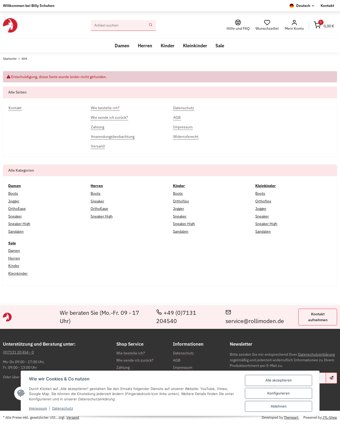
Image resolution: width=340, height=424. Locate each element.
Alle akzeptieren (278, 380)
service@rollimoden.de (255, 321)
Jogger (13, 201)
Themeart (291, 417)
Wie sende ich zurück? (135, 360)
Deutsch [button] (303, 5)
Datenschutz (62, 408)
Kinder (13, 265)
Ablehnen (279, 406)
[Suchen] (150, 25)
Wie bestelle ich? (130, 353)
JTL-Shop (329, 417)
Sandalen (16, 231)
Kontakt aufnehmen (318, 317)
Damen (14, 250)
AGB (176, 360)
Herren (14, 258)
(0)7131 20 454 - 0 (18, 352)
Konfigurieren (278, 393)
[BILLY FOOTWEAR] (10, 25)
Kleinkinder (18, 273)
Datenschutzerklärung (316, 354)
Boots (13, 193)
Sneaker (15, 216)
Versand (72, 417)
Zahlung (123, 367)
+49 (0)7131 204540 (176, 317)
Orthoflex (181, 201)
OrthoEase (17, 208)
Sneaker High (19, 223)
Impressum (38, 408)
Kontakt (327, 5)
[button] (294, 25)
